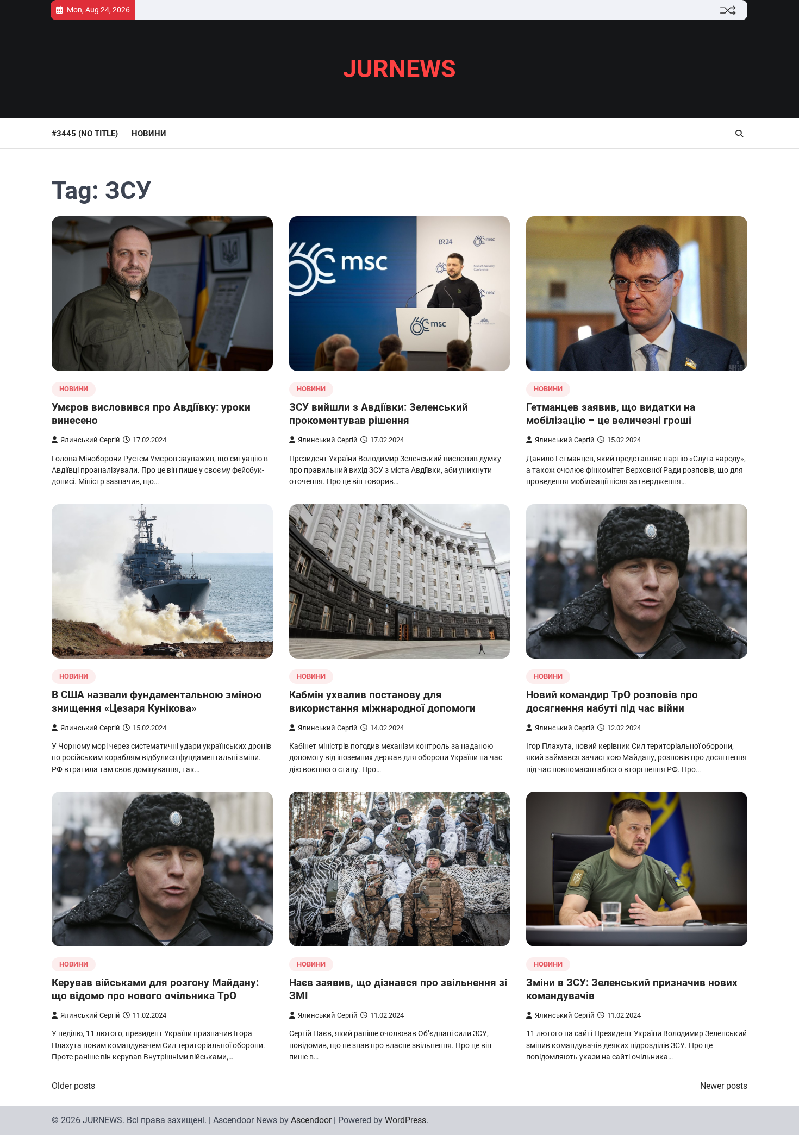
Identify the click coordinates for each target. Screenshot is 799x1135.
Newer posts (723, 1086)
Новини (149, 134)
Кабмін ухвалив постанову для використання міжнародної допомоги (382, 701)
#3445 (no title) (85, 134)
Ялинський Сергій (90, 440)
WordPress (405, 1120)
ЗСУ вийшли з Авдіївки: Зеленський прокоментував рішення (378, 414)
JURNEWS (399, 68)
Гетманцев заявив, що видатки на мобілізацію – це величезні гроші (610, 414)
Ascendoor (311, 1120)
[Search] (739, 134)
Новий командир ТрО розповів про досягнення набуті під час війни (612, 701)
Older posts (73, 1086)
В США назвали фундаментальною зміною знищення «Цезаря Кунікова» (156, 701)
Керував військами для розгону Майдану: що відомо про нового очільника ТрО (155, 989)
